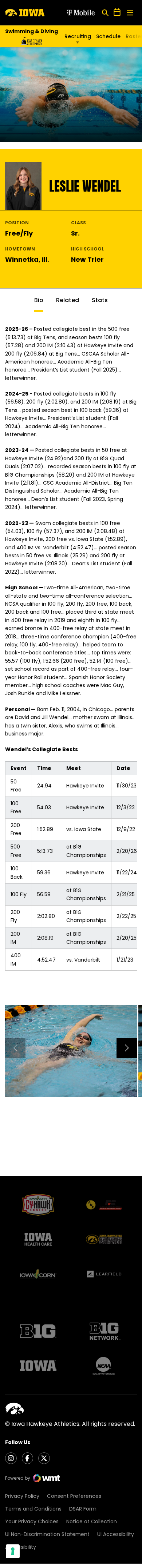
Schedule (108, 36)
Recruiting (77, 36)
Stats (100, 300)
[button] (127, 1048)
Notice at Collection (91, 1521)
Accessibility (20, 1547)
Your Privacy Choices (32, 1521)
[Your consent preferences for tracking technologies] (13, 1551)
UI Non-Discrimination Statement (47, 1534)
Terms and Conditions (33, 1508)
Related (67, 300)
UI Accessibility (115, 1534)
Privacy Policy (22, 1496)
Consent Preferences (74, 1496)
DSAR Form (82, 1508)
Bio (38, 300)
